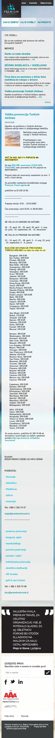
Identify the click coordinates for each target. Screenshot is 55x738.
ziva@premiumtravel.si (16, 593)
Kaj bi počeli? (28, 22)
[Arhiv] (47, 102)
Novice (24, 716)
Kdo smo (21, 3)
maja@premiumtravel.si (17, 514)
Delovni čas (45, 3)
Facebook (6, 682)
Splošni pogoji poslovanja (16, 729)
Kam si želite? (11, 22)
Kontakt (33, 3)
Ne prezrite (44, 22)
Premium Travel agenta (16, 185)
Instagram (20, 682)
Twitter (12, 681)
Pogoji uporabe (40, 727)
